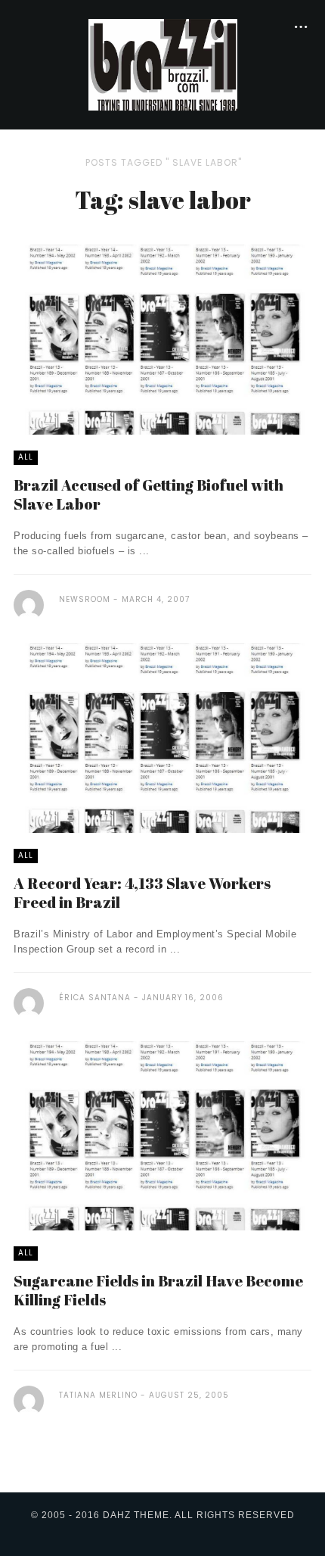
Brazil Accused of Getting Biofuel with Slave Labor (148, 494)
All (25, 457)
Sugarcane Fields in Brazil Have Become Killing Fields (158, 1290)
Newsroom (84, 599)
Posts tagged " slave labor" (163, 162)
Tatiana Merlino (98, 1395)
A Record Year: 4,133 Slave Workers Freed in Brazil (142, 892)
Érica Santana (95, 997)
